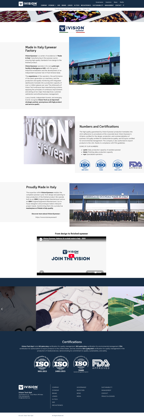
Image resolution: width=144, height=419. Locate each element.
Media (122, 2)
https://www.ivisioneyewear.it (46, 217)
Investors (108, 2)
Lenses (70, 5)
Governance (99, 2)
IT (123, 5)
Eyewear (51, 5)
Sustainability (98, 5)
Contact (118, 5)
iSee (58, 5)
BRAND (64, 5)
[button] (2, 309)
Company (44, 5)
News (115, 2)
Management (109, 5)
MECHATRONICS (86, 5)
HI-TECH (76, 5)
